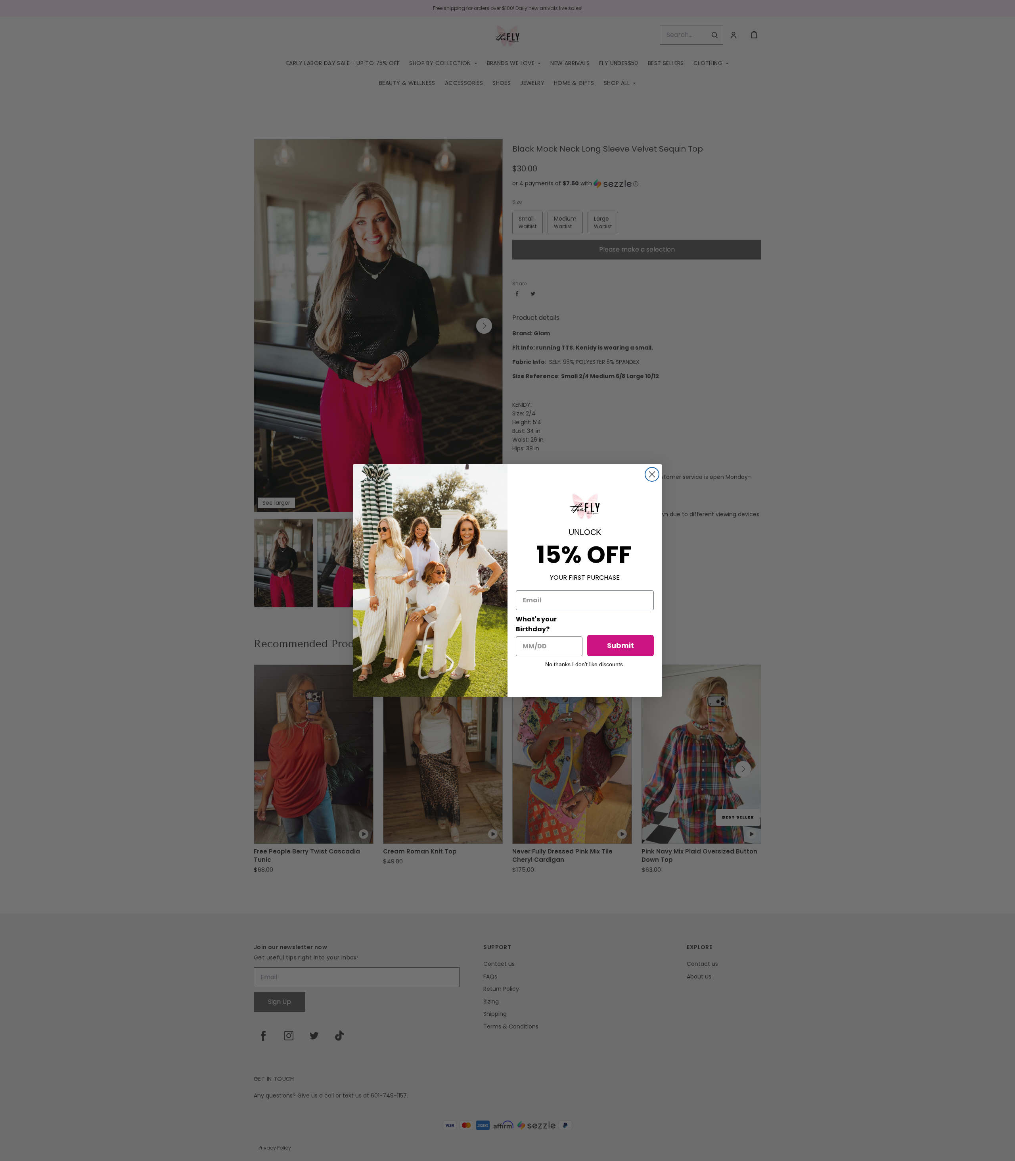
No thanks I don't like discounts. (584, 664)
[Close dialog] (652, 474)
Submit (620, 645)
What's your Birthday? (536, 624)
